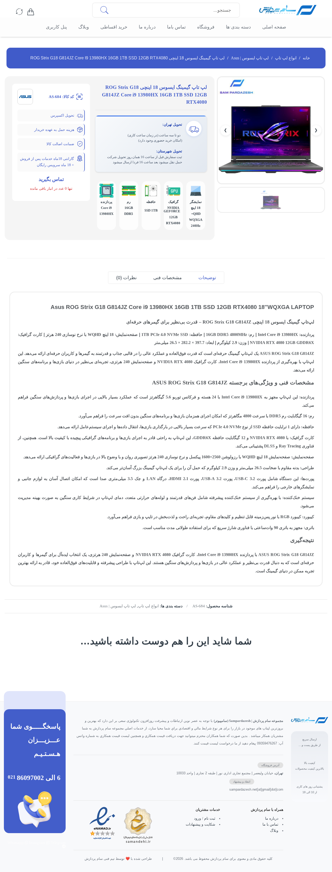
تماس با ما (270, 824)
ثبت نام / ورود (204, 818)
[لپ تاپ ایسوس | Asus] (25, 96)
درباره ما (271, 818)
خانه (306, 58)
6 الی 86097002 (38, 778)
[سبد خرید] (30, 12)
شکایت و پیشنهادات (200, 824)
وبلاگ (274, 831)
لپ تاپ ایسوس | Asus (250, 58)
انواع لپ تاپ (285, 58)
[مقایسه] (19, 12)
